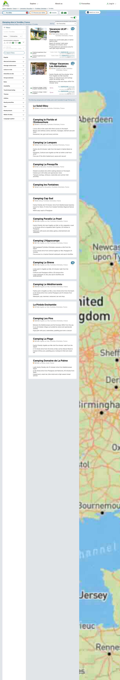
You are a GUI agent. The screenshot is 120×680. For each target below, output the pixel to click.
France (14, 8)
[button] (14, 42)
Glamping (9, 8)
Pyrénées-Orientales (40, 8)
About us (58, 4)
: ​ (52, 23)
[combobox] (15, 12)
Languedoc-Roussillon (26, 8)
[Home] (5, 3)
